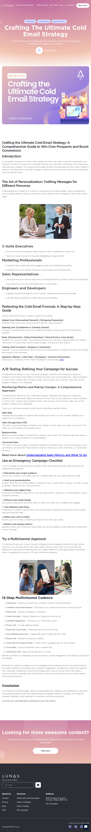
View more (45, 751)
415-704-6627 (52, 804)
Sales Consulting (42, 5)
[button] (62, 5)
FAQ (4, 810)
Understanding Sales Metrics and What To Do (56, 455)
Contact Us (70, 5)
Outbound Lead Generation (25, 5)
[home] (8, 5)
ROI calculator (23, 810)
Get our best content (9, 780)
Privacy (5, 802)
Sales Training (53, 5)
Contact (5, 798)
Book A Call (82, 5)
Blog (4, 806)
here (62, 360)
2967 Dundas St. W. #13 (56, 799)
